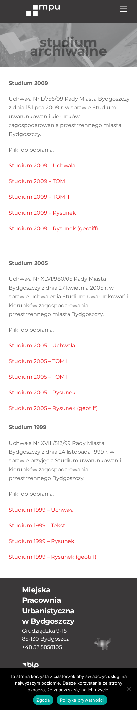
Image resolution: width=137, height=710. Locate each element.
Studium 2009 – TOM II (39, 197)
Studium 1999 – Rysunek (41, 541)
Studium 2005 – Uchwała (42, 345)
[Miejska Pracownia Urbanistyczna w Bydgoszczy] (43, 13)
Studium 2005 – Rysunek (42, 392)
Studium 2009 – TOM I (38, 181)
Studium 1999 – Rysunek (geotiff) (52, 557)
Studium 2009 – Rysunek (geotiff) (53, 228)
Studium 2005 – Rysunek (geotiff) (53, 408)
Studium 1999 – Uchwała (41, 510)
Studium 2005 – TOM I (38, 361)
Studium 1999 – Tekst (37, 525)
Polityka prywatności (82, 700)
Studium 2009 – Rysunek (42, 213)
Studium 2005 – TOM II (39, 377)
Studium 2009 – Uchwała (42, 165)
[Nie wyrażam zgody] (128, 689)
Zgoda (43, 700)
